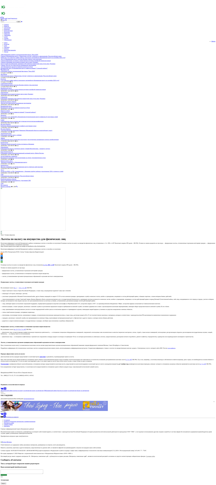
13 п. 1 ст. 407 (23, 288)
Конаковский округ (6, 88)
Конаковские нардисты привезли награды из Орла (15, 107)
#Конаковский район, (7, 390)
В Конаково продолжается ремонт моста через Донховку (17, 94)
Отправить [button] (4, 475)
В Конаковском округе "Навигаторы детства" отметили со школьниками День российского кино (29, 76)
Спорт (6, 36)
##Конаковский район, (50, 390)
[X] (2, 258)
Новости (6, 26)
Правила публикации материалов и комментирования (19, 421)
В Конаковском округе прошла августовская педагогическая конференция (22, 121)
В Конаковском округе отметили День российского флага (17, 176)
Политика (7, 32)
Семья (2, 120)
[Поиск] (6, 20)
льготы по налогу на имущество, (22, 390)
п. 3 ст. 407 (129, 359)
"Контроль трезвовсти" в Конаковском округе (14, 162)
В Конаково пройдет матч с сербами (11, 135)
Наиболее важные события (8, 101)
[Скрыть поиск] (21, 21)
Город (5, 42)
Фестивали (4, 74)
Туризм (6, 38)
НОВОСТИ (5, 70)
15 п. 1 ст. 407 (22, 329)
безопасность (4, 165)
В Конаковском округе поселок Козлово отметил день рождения (19, 85)
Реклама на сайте (9, 423)
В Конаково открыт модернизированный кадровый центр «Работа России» (22, 153)
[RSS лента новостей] (4, 417)
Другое (6, 51)
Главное (6, 24)
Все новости (4, 185)
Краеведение (4, 142)
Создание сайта (150, 456)
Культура (6, 44)
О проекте (7, 420)
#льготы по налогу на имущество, (67, 390)
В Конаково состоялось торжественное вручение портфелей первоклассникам (23, 89)
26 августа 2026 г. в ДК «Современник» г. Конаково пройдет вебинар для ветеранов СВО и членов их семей (32, 171)
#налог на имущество (83, 390)
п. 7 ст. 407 (203, 364)
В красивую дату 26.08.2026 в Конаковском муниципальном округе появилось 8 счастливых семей (29, 117)
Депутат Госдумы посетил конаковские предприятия (16, 103)
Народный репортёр (10, 50)
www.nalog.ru (171, 348)
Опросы (6, 48)
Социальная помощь (6, 83)
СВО (2, 174)
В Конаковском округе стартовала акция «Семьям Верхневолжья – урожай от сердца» (25, 148)
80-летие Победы (6, 124)
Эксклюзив (7, 27)
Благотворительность (7, 151)
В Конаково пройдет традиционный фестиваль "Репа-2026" (18, 71)
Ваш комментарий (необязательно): (14, 467)
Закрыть (3, 483)
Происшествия (8, 30)
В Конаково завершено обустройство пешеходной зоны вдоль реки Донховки (23, 98)
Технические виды (6, 133)
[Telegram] (2, 260)
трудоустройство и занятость (9, 156)
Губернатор (4, 97)
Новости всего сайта (7, 160)
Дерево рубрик (8, 424)
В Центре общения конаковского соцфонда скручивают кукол (18, 126)
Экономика (7, 35)
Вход (3, 20)
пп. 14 (15, 329)
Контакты (7, 426)
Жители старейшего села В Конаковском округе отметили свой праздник (22, 167)
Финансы (3, 115)
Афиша (213, 41)
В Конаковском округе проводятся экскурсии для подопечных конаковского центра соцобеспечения (30, 139)
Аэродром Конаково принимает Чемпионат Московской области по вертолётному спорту (26, 130)
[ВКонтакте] (2, 256)
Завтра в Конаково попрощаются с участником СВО (16, 180)
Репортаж (7, 29)
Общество (7, 33)
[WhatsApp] (2, 262)
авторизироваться (29, 398)
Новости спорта (5, 110)
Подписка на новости (12, 417)
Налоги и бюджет (6, 186)
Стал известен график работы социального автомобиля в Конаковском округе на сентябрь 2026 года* (30, 80)
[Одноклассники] (2, 254)
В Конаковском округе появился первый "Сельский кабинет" (18, 112)
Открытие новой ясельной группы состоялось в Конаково (17, 144)
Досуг (2, 170)
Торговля (6, 47)
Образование (8, 40)
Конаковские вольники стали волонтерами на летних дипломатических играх (23, 157)
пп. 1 (15, 288)
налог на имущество (38, 390)
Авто (5, 45)
